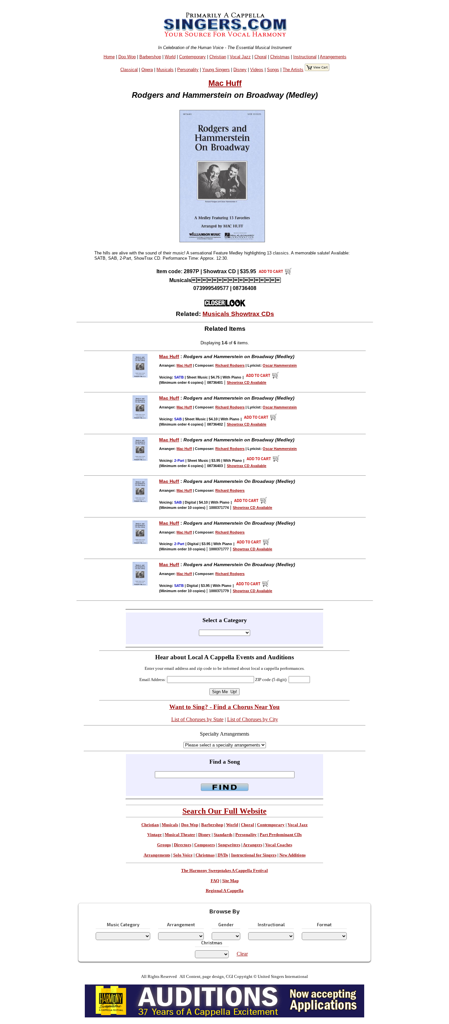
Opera (147, 69)
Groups (164, 845)
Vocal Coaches (278, 845)
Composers (204, 845)
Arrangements (333, 56)
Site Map (230, 881)
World (170, 56)
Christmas (280, 56)
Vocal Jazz (240, 56)
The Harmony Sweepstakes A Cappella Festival (224, 870)
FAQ (215, 881)
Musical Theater (180, 834)
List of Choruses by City (252, 719)
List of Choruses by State (197, 719)
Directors (182, 845)
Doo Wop (127, 56)
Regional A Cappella (225, 890)
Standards (223, 834)
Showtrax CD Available (246, 382)
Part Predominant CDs (281, 834)
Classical (129, 69)
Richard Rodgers (230, 365)
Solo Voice (183, 855)
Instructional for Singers (253, 855)
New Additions (292, 855)
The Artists (293, 69)
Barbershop (150, 56)
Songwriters (229, 845)
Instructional (305, 56)
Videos (256, 69)
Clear (242, 954)
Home (109, 56)
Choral (260, 56)
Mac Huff (225, 83)
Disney (240, 69)
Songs (273, 69)
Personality (188, 69)
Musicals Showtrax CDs (238, 313)
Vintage (154, 834)
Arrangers (252, 845)
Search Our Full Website (224, 811)
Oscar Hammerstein (280, 365)
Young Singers (216, 69)
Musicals (165, 69)
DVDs (223, 855)
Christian (217, 56)
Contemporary (192, 56)
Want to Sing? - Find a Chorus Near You (224, 706)
